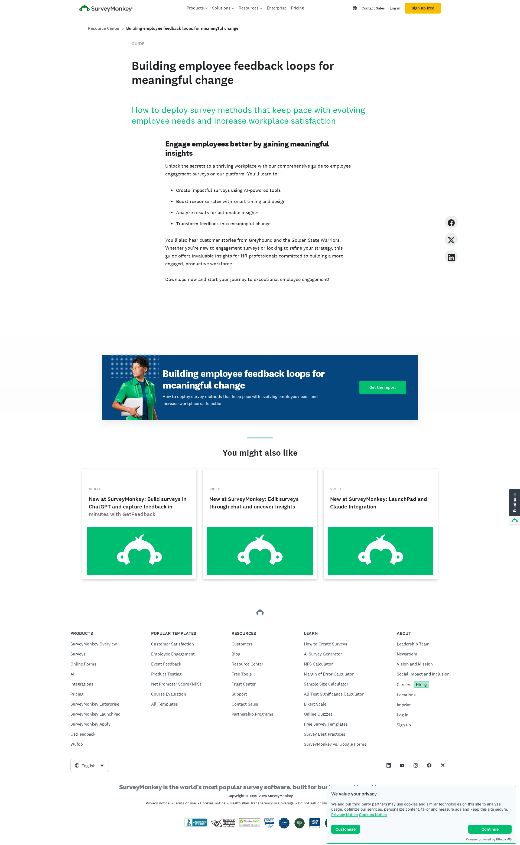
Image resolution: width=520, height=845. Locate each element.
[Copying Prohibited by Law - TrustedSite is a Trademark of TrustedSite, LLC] (249, 825)
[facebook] (451, 222)
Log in (395, 8)
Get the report (382, 387)
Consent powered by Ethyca (486, 839)
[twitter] (451, 239)
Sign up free (423, 8)
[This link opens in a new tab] (388, 765)
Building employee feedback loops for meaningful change (182, 28)
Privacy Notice (344, 814)
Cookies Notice (373, 814)
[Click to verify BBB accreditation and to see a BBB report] (195, 825)
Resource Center (104, 28)
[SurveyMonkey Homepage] (106, 9)
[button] (514, 507)
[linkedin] (451, 256)
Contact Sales (373, 8)
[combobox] (89, 765)
